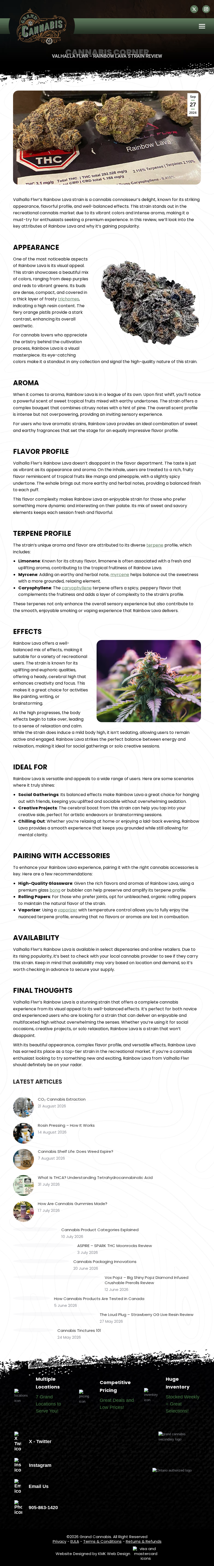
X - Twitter (40, 1441)
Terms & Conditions (102, 1541)
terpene (154, 545)
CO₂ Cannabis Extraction (62, 1099)
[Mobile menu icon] (202, 26)
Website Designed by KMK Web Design (93, 1553)
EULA (74, 1541)
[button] (190, 12)
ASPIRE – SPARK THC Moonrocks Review (114, 1245)
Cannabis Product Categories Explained (100, 1229)
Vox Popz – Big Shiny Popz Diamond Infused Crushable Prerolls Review (146, 1280)
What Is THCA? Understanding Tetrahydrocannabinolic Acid (95, 1177)
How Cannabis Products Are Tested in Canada (99, 1298)
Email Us (39, 1486)
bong (55, 890)
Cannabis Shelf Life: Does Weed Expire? (75, 1151)
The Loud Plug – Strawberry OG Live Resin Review (146, 1314)
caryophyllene (77, 588)
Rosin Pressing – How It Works (66, 1125)
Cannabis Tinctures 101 (79, 1330)
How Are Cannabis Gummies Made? (72, 1203)
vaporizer (67, 910)
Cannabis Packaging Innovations (104, 1261)
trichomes (68, 299)
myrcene (119, 575)
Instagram (40, 1465)
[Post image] (23, 1107)
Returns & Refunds (144, 1541)
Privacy (59, 1541)
